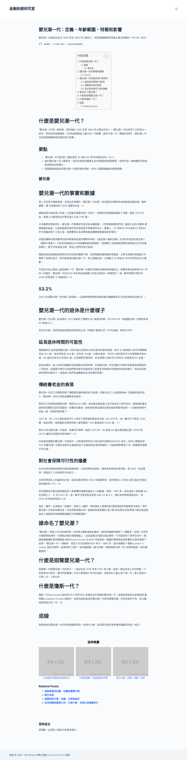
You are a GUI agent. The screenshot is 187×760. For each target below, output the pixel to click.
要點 (86, 65)
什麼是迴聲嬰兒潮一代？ (92, 95)
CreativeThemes (56, 755)
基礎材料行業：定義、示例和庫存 (62, 698)
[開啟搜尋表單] (176, 9)
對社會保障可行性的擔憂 (96, 88)
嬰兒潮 (91, 68)
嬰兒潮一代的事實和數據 (92, 71)
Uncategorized (75, 44)
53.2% (87, 75)
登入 (55, 729)
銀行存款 (49, 694)
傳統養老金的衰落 (93, 85)
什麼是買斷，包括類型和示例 (93, 678)
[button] (105, 57)
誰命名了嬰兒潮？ (88, 92)
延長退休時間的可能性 (94, 82)
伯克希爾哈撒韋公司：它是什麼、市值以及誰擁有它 (71, 702)
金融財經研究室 (22, 8)
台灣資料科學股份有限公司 (56, 678)
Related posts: (91, 106)
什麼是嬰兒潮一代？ (89, 61)
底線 (81, 102)
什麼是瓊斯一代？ (88, 99)
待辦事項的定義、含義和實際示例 (62, 691)
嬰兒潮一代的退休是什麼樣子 (94, 78)
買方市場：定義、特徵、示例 (130, 678)
